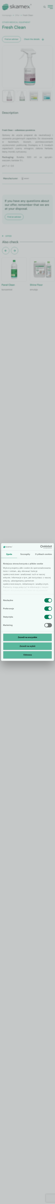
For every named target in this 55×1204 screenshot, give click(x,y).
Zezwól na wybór (28, 646)
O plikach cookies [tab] (43, 554)
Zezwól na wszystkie (27, 637)
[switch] (48, 608)
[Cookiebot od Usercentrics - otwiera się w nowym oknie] (40, 547)
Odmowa (27, 655)
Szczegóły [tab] (25, 554)
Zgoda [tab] (9, 554)
